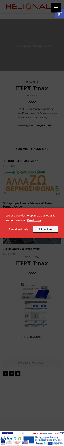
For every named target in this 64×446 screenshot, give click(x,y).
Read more (34, 220)
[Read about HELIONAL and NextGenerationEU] (49, 443)
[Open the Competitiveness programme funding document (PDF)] (14, 443)
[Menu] (56, 7)
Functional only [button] (18, 229)
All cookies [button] (45, 229)
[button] (59, 13)
